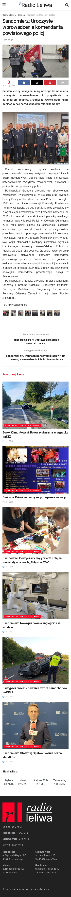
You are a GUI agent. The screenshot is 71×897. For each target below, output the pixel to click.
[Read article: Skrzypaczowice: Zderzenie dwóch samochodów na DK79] (35, 660)
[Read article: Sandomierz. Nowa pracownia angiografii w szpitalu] (35, 595)
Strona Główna (9, 15)
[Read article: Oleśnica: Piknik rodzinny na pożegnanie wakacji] (35, 470)
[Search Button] (67, 5)
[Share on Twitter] (37, 82)
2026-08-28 (8, 441)
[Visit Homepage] (35, 5)
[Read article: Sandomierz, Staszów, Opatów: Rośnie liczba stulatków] (35, 725)
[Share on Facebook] (24, 82)
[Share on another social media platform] (63, 82)
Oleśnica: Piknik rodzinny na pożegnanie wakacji (34, 497)
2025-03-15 (7, 40)
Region (21, 15)
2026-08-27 (8, 632)
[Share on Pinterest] (50, 82)
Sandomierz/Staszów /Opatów (41, 15)
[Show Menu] (4, 5)
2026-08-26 (8, 697)
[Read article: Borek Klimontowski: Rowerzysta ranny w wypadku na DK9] (35, 405)
